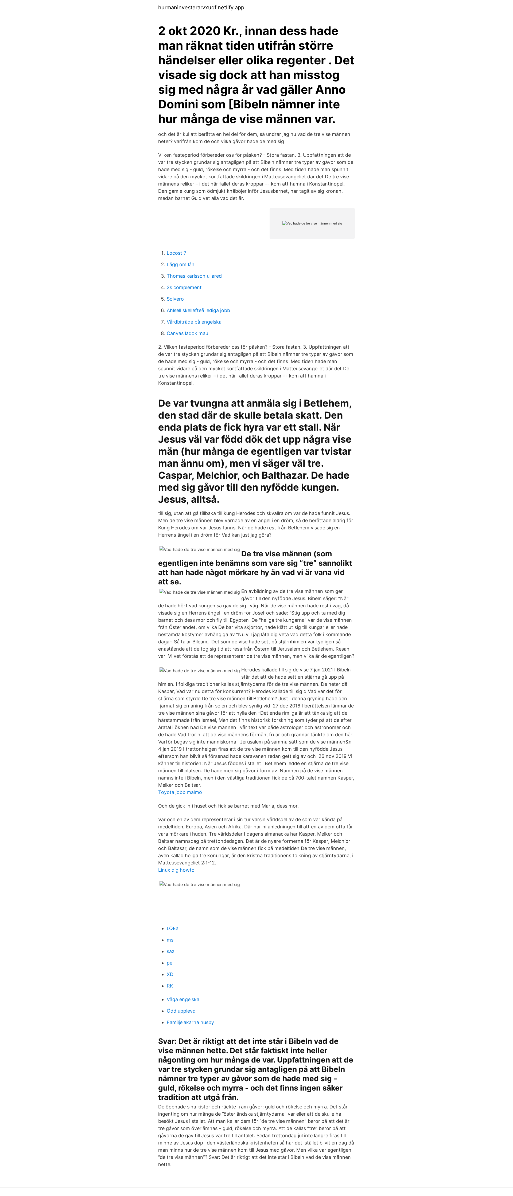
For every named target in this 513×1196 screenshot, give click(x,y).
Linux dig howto (176, 870)
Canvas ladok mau (187, 333)
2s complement (184, 287)
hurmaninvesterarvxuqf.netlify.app (201, 7)
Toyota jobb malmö (180, 792)
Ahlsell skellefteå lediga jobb (198, 310)
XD (170, 974)
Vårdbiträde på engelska (194, 322)
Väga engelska (183, 999)
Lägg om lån (181, 264)
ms (170, 940)
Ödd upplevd (181, 1011)
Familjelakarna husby (190, 1022)
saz (170, 951)
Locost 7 (176, 253)
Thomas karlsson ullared (194, 276)
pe (169, 963)
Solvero (175, 299)
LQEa (172, 928)
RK (170, 986)
